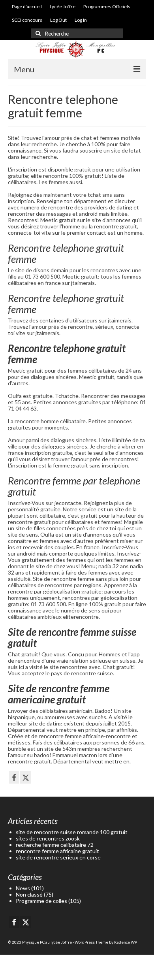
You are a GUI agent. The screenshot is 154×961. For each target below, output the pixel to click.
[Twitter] (25, 777)
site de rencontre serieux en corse (58, 857)
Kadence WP (125, 942)
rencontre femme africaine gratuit (57, 851)
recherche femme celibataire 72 (55, 844)
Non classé (29, 894)
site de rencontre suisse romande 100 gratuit (72, 832)
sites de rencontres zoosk (48, 838)
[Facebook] (14, 777)
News (23, 888)
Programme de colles (41, 900)
